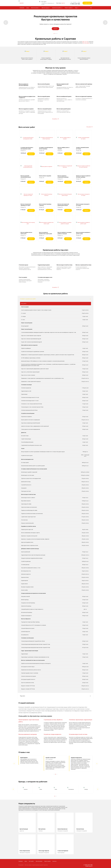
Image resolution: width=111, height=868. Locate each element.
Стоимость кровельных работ (28, 299)
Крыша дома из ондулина (45, 175)
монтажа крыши (86, 43)
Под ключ (22, 696)
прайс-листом (85, 41)
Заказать (22, 30)
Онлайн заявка (87, 3)
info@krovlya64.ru (88, 866)
